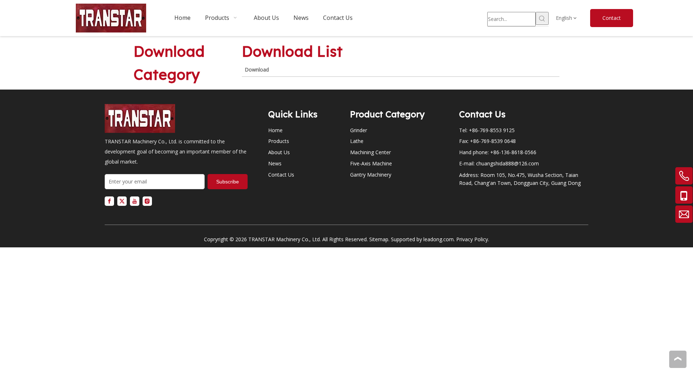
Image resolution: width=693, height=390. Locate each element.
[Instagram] (147, 201)
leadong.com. (439, 239)
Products (278, 141)
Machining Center (370, 152)
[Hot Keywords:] (542, 18)
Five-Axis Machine (371, 163)
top (678, 359)
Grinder (358, 130)
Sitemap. (379, 239)
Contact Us (281, 174)
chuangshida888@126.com (507, 163)
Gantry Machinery (370, 174)
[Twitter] (122, 201)
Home (275, 130)
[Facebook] (109, 201)
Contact (611, 17)
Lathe (356, 141)
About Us (279, 152)
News (275, 163)
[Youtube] (134, 201)
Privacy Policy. (472, 239)
